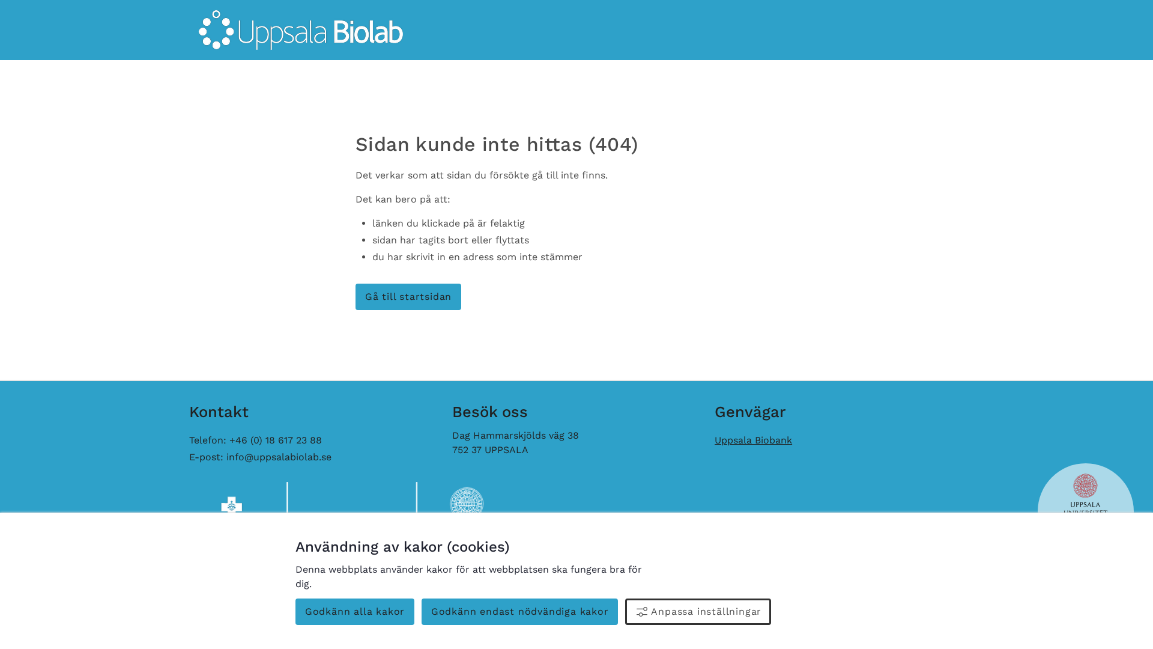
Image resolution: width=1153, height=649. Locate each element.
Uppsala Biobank (753, 440)
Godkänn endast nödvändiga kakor (520, 611)
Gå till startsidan (408, 296)
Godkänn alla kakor (355, 611)
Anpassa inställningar (706, 611)
